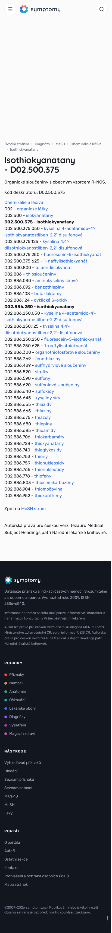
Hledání (10, 771)
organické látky (32, 208)
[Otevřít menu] (10, 9)
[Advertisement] (56, 77)
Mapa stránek (16, 884)
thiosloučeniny (41, 274)
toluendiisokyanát (53, 267)
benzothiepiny (49, 287)
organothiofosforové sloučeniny (67, 352)
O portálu (12, 842)
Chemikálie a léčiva (86, 144)
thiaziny (43, 410)
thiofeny (42, 476)
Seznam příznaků (19, 779)
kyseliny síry (47, 397)
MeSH (60, 144)
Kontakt (11, 867)
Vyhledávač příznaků (22, 762)
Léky (8, 813)
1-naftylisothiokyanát (65, 261)
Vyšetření (17, 725)
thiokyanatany (49, 443)
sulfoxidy (44, 391)
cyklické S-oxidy (50, 300)
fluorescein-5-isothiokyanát (72, 254)
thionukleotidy (49, 469)
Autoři (9, 851)
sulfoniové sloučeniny (57, 384)
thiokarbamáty (49, 436)
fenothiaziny (48, 358)
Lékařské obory (22, 708)
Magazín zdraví (22, 733)
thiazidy (43, 404)
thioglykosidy (48, 450)
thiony (41, 456)
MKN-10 (11, 796)
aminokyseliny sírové (56, 280)
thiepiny (43, 423)
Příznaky (16, 674)
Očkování (17, 700)
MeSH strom (33, 508)
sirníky (41, 371)
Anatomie (17, 691)
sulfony (42, 378)
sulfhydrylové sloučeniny (60, 365)
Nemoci (16, 683)
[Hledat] (102, 9)
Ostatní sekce (16, 859)
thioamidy (45, 430)
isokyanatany (39, 215)
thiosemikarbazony (54, 482)
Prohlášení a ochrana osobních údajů (36, 876)
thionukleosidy (49, 463)
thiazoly (43, 417)
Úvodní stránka (16, 144)
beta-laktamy (48, 293)
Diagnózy (42, 144)
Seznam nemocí (18, 788)
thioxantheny (48, 495)
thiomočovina (49, 489)
